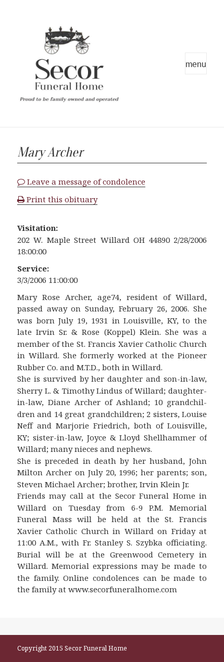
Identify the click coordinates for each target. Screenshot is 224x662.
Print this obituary (60, 199)
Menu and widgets (196, 63)
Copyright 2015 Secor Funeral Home (72, 648)
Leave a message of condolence (85, 181)
